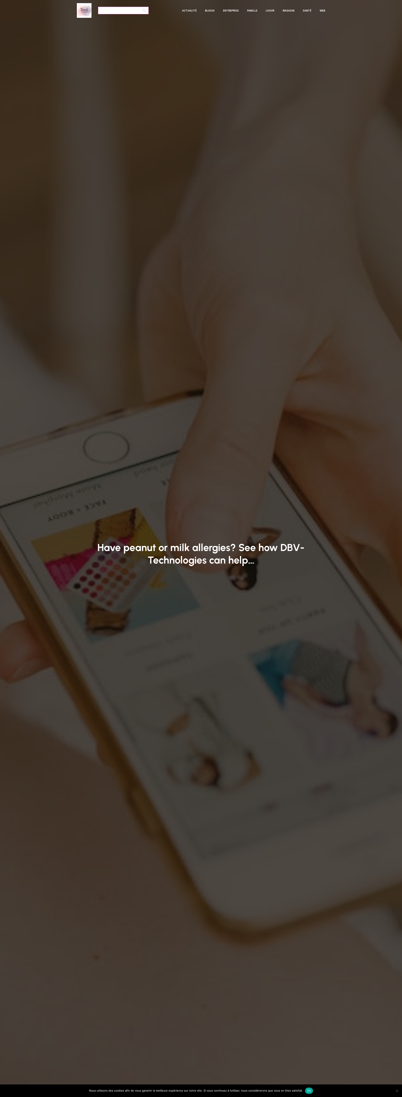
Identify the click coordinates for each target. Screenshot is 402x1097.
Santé (307, 10)
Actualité (189, 10)
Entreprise (231, 10)
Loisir (270, 10)
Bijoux (210, 10)
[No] (397, 1091)
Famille (252, 10)
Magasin (288, 10)
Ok (309, 1090)
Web (322, 10)
